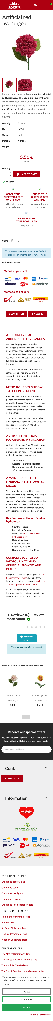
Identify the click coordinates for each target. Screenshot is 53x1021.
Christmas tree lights (12, 893)
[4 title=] (40, 627)
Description (16, 313)
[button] (12, 778)
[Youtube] (24, 787)
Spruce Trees (8, 922)
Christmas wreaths (11, 899)
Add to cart (26, 174)
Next (28, 717)
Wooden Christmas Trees (14, 939)
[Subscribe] (48, 749)
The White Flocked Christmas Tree (19, 959)
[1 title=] (27, 627)
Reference (7, 262)
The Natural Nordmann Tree (15, 954)
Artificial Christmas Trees (14, 928)
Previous (24, 717)
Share (12, 240)
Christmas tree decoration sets (17, 904)
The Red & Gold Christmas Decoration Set (23, 971)
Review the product (26, 638)
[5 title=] (44, 627)
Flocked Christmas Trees (14, 934)
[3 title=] (36, 627)
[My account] (45, 5)
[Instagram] (18, 787)
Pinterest (19, 240)
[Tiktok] (31, 787)
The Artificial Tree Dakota (14, 965)
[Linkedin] (37, 787)
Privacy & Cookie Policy (40, 1015)
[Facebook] (4, 787)
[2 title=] (32, 627)
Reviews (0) (37, 313)
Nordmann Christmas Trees (15, 916)
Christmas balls (9, 887)
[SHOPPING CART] (50, 5)
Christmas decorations (13, 881)
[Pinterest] (11, 787)
